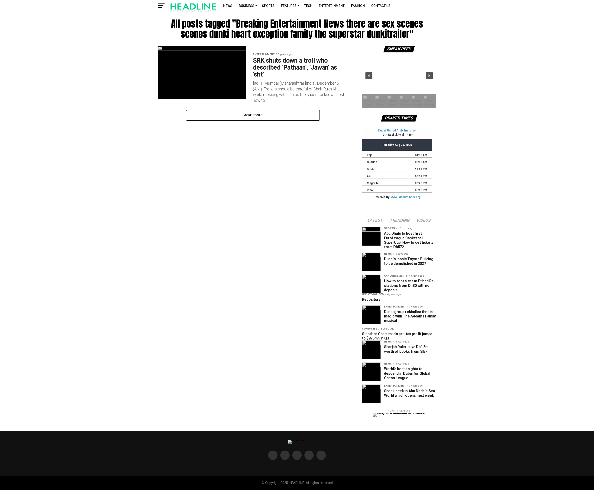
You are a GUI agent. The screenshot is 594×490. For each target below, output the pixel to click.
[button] (368, 75)
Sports (268, 6)
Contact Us (381, 6)
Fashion (358, 6)
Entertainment (332, 6)
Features (289, 6)
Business (246, 6)
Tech (308, 6)
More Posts (253, 115)
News (227, 6)
